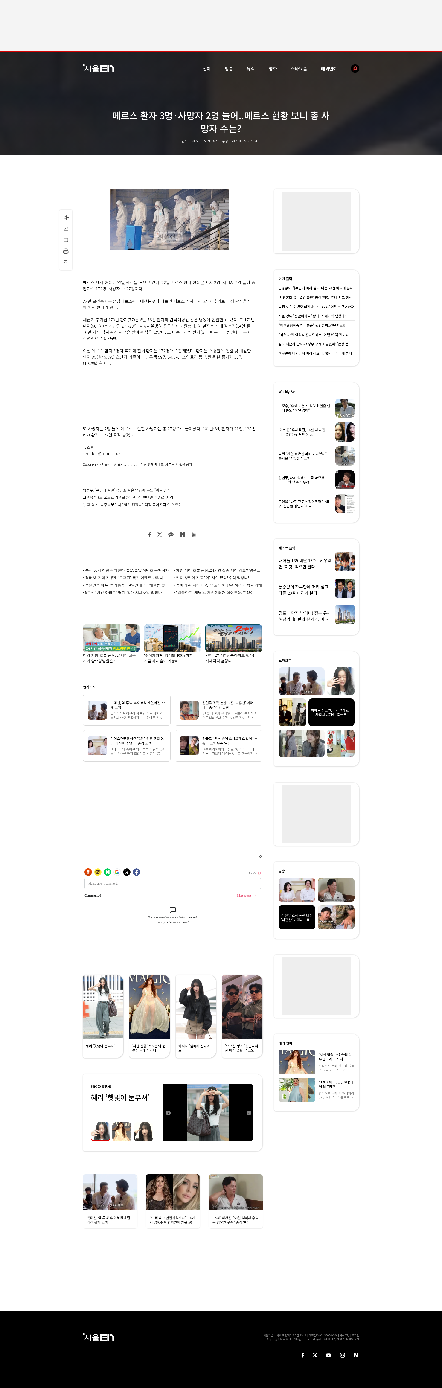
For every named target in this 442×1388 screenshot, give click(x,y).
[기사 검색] (351, 68)
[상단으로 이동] (66, 262)
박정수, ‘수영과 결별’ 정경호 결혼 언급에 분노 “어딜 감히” (127, 490)
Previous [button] (168, 1112)
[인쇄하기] (66, 251)
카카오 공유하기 (171, 534)
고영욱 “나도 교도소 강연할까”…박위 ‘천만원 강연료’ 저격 (128, 497)
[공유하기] (66, 228)
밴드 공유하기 (194, 534)
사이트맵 (345, 1335)
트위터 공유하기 (159, 534)
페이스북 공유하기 (149, 534)
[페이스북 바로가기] (303, 1355)
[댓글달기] (66, 240)
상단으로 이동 (66, 262)
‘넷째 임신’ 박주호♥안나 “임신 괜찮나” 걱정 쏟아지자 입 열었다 (132, 504)
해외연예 (329, 68)
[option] (211, 1112)
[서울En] (98, 68)
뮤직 (251, 68)
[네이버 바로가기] (356, 1355)
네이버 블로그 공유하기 (182, 534)
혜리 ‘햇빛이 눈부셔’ (120, 1097)
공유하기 (66, 228)
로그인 (355, 1335)
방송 (229, 68)
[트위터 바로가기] (314, 1355)
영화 (273, 68)
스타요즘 (299, 68)
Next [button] (248, 1112)
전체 (207, 68)
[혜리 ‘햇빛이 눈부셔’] (208, 1112)
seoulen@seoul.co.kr (102, 453)
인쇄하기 (66, 251)
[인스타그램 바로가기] (342, 1355)
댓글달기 (66, 240)
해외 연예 (285, 1043)
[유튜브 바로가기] (329, 1355)
